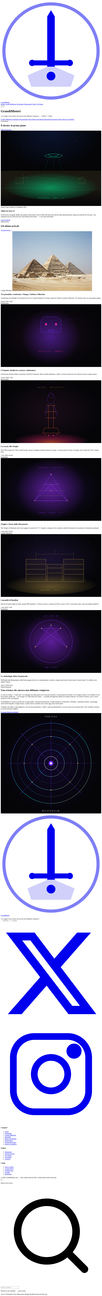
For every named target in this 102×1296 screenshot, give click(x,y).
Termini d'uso (9, 1170)
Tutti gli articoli (9, 1154)
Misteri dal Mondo (38, 119)
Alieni (34, 104)
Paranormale (28, 104)
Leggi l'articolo (5, 220)
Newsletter (8, 1157)
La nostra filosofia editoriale (9, 712)
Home (3, 104)
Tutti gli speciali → (7, 130)
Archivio (7, 1159)
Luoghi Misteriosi (10, 104)
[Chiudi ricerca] (1, 1179)
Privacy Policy (9, 1167)
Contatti (7, 1172)
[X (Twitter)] (51, 1023)
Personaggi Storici (57, 119)
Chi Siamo (39, 104)
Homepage (8, 1152)
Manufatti (47, 119)
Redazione (8, 1174)
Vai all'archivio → (6, 230)
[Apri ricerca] (1, 106)
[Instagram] (51, 1124)
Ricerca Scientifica (68, 119)
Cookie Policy (9, 1169)
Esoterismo (20, 104)
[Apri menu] (3, 106)
